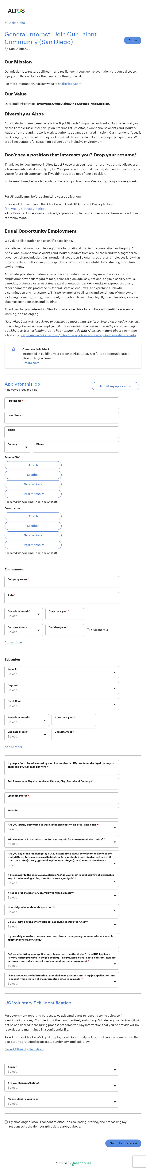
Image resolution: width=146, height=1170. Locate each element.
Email (12, 429)
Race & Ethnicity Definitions (24, 1049)
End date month (18, 627)
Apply (133, 40)
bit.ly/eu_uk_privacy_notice (25, 209)
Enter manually (33, 494)
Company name (18, 579)
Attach (33, 465)
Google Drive (33, 484)
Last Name (15, 415)
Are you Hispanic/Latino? (23, 1083)
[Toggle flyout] (26, 447)
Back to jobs (16, 23)
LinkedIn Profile (18, 795)
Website (13, 810)
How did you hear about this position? (31, 907)
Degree (13, 685)
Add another (13, 642)
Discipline (14, 701)
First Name (15, 400)
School (12, 669)
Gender (12, 1067)
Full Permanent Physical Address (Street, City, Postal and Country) (50, 781)
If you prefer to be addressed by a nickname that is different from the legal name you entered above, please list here (61, 765)
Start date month (19, 611)
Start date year (59, 611)
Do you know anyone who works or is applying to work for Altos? (48, 921)
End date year (58, 627)
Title (11, 595)
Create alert (30, 363)
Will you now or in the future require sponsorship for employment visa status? (56, 839)
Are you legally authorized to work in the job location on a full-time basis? (53, 824)
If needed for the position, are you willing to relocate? (41, 893)
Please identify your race (23, 1099)
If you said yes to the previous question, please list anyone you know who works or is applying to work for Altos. (60, 938)
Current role (99, 630)
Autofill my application (115, 386)
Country (12, 444)
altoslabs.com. (71, 84)
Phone (40, 444)
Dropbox (33, 474)
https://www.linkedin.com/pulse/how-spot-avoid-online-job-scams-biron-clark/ (78, 335)
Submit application (123, 1143)
